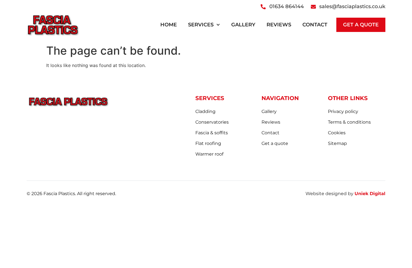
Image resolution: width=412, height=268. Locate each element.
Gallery (243, 25)
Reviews (279, 25)
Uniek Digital (370, 193)
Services (201, 25)
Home (168, 25)
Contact (314, 25)
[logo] (53, 24)
